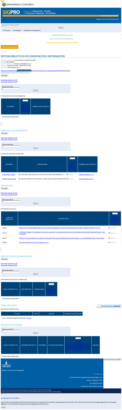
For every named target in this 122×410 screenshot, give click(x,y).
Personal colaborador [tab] (24, 70)
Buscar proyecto (7, 199)
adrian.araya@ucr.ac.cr (86, 174)
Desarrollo (115, 218)
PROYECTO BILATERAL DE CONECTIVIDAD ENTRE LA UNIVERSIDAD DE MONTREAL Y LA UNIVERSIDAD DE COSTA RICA (61, 238)
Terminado (115, 220)
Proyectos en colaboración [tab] (47, 70)
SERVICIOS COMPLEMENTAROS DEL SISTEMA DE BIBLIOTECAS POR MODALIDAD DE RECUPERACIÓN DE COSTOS (59, 228)
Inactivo (25, 107)
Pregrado (25, 111)
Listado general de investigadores (61, 38)
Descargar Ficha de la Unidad (112, 359)
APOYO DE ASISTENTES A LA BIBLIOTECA (34, 242)
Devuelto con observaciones (78, 345)
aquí (29, 318)
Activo (25, 105)
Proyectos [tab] (34, 70)
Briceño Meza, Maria (9, 179)
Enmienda (78, 350)
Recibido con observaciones (78, 347)
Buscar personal (7, 144)
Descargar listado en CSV (9, 80)
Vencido (114, 222)
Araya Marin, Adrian (8, 174)
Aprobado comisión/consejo (78, 348)
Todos (25, 104)
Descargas (4, 75)
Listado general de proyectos (62, 35)
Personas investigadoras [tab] (9, 70)
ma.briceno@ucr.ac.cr (86, 179)
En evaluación (78, 343)
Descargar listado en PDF (9, 82)
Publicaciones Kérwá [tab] (63, 70)
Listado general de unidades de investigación (62, 42)
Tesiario (25, 109)
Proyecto (7, 30)
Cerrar (3, 407)
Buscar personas (7, 86)
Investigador (17, 30)
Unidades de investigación (32, 30)
